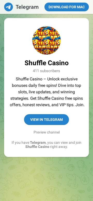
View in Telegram (46, 120)
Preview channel (47, 132)
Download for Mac (67, 7)
